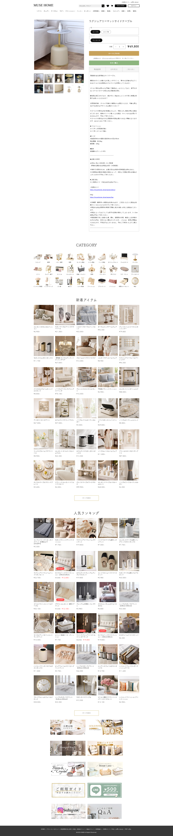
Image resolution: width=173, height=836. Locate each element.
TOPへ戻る (128, 829)
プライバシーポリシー (108, 58)
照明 (92, 274)
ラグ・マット (124, 274)
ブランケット (102, 286)
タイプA (95, 32)
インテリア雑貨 (37, 286)
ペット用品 (102, 262)
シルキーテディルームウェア (107, 358)
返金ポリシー (90, 829)
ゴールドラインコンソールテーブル (43, 605)
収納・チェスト (81, 274)
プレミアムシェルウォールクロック (43, 698)
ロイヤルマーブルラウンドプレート (43, 483)
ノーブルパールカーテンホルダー (86, 421)
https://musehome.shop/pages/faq (102, 197)
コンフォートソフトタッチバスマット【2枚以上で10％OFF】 (43, 541)
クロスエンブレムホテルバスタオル (107, 605)
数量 (111, 46)
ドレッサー (103, 274)
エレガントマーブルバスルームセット (107, 483)
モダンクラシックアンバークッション (64, 541)
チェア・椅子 (49, 274)
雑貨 (102, 11)
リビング (116, 11)
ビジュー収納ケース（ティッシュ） (64, 636)
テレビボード (124, 262)
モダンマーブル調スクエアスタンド (128, 574)
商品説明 (97, 69)
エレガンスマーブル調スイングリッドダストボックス (128, 541)
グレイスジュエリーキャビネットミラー (128, 327)
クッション (112, 286)
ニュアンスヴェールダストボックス (107, 667)
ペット (79, 11)
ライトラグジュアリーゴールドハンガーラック (86, 636)
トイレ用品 (91, 262)
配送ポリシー (81, 829)
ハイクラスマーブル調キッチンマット (107, 541)
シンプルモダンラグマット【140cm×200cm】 (64, 698)
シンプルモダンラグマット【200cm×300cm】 (85, 667)
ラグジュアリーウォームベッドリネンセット (43, 574)
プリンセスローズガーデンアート (128, 452)
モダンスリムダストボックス (43, 358)
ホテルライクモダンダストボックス (86, 452)
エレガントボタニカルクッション (43, 327)
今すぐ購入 (114, 63)
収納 (108, 11)
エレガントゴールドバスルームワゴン (64, 452)
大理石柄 (96, 11)
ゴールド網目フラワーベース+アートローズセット (107, 698)
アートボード (135, 274)
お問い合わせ (135, 2)
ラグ (61, 11)
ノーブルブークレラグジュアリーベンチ (64, 390)
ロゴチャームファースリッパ (128, 635)
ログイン (133, 5)
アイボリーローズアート (42, 420)
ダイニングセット (113, 262)
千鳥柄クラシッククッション (107, 389)
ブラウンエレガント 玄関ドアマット (65, 605)
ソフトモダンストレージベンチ (107, 421)
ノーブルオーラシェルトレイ (128, 420)
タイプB (106, 32)
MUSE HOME (80, 832)
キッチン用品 (80, 262)
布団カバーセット (124, 286)
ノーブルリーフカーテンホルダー (128, 483)
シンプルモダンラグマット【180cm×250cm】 (128, 605)
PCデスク (113, 274)
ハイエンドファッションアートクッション (128, 698)
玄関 (128, 11)
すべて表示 (86, 498)
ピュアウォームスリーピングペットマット (64, 667)
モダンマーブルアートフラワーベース (64, 327)
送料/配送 (114, 69)
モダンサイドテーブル (83, 697)
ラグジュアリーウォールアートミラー (128, 359)
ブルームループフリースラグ (86, 358)
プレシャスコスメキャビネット (86, 390)
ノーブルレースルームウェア (107, 451)
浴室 (123, 11)
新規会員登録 (120, 5)
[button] (112, 6)
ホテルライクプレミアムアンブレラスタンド (86, 574)
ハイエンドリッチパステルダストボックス (43, 667)
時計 (135, 286)
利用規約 (98, 829)
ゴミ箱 (59, 286)
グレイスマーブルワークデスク (86, 483)
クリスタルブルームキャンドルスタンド (43, 390)
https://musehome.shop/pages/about (102, 190)
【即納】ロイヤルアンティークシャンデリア (64, 359)
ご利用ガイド (125, 2)
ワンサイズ (96, 40)
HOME (43, 829)
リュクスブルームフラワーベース (43, 452)
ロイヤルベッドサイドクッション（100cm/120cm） (64, 574)
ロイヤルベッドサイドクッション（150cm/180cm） (107, 636)
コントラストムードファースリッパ (107, 574)
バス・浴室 (59, 262)
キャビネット (70, 274)
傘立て (70, 286)
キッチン (87, 11)
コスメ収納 (80, 286)
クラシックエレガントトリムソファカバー (64, 483)
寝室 (134, 11)
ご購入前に (131, 69)
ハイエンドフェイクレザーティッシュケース (128, 667)
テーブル (54, 11)
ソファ (39, 11)
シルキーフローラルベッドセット (86, 327)
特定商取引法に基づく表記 (68, 829)
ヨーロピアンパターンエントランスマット (43, 636)
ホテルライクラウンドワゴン (64, 420)
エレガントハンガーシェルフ (128, 389)
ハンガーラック (48, 286)
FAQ (113, 829)
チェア (46, 11)
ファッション (69, 11)
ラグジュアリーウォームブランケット (86, 541)
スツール (59, 274)
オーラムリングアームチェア (107, 327)
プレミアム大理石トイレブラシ (86, 605)
